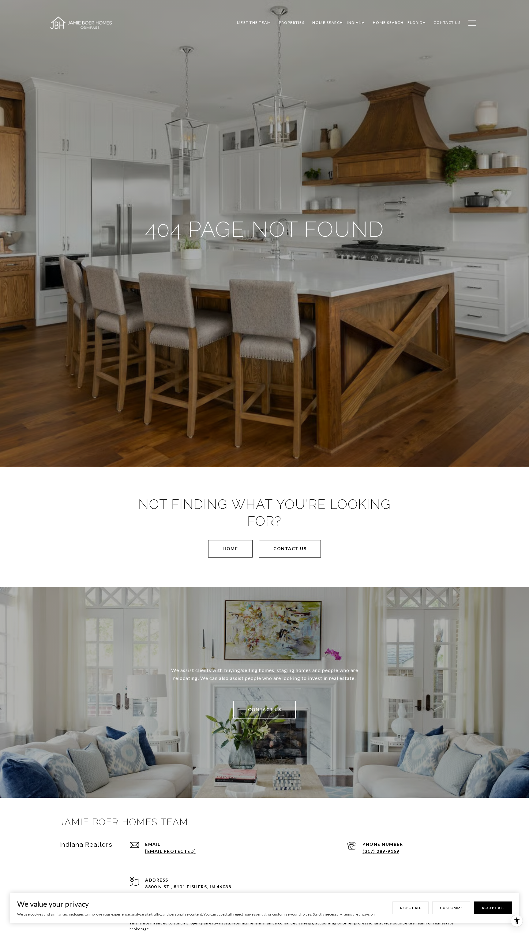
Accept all (493, 907)
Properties (291, 22)
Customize (451, 907)
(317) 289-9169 (380, 851)
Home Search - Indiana (338, 22)
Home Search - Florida (399, 22)
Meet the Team (254, 22)
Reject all (410, 907)
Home (230, 548)
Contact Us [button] (289, 548)
